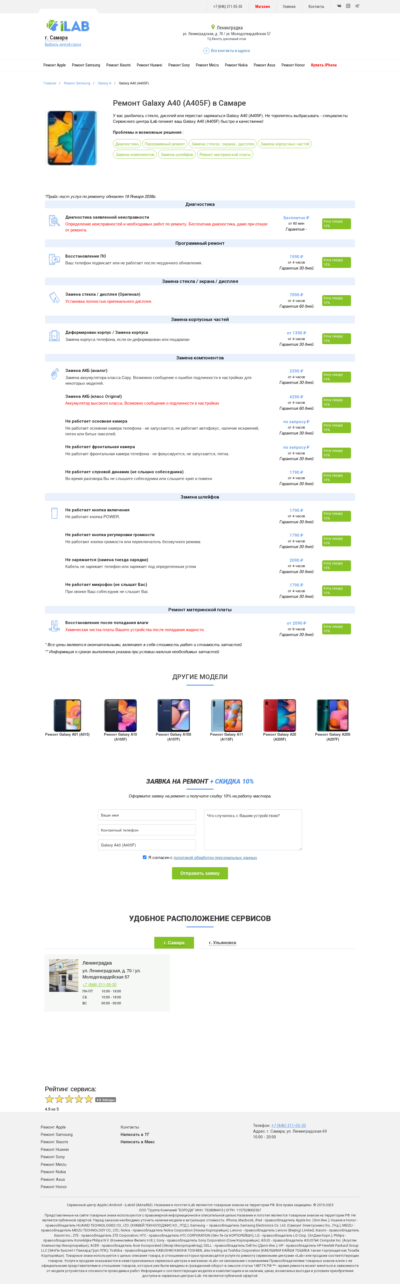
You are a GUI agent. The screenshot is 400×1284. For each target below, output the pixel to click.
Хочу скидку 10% (333, 223)
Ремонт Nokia (236, 65)
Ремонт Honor (293, 65)
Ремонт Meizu (207, 65)
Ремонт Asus (264, 65)
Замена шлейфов (177, 154)
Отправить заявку (200, 873)
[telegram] (357, 6)
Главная (289, 6)
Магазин (262, 6)
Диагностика (127, 143)
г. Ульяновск (222, 942)
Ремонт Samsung (86, 65)
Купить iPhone (324, 65)
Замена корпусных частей (284, 143)
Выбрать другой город (63, 44)
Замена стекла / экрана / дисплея (222, 143)
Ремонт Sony (179, 65)
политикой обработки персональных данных (215, 857)
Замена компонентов (134, 154)
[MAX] (348, 6)
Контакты (316, 6)
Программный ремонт (165, 143)
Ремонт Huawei (149, 65)
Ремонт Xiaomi (118, 65)
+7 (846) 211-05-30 (227, 6)
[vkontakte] (339, 6)
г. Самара (56, 37)
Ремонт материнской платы (225, 154)
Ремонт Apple (55, 65)
